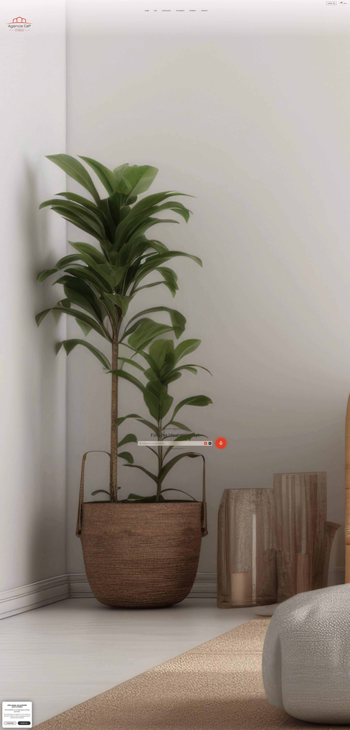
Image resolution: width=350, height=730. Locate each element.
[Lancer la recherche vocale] (221, 442)
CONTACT (204, 10)
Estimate (192, 10)
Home (147, 10)
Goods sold (166, 10)
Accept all (24, 723)
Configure (10, 723)
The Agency (180, 10)
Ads (155, 10)
